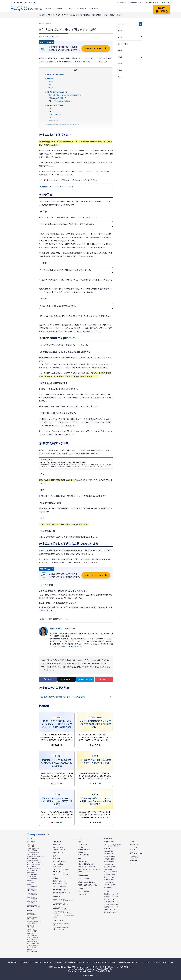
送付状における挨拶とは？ (55, 74)
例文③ (50, 88)
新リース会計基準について (60, 886)
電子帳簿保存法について (59, 881)
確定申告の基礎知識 (110, 856)
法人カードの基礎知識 (110, 872)
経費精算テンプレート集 (111, 896)
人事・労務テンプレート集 (111, 902)
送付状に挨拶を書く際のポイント (58, 92)
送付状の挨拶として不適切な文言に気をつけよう (63, 125)
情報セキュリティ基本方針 (43, 962)
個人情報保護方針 (26, 962)
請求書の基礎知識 (84, 15)
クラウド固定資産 (32, 889)
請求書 (41, 58)
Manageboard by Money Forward (62, 912)
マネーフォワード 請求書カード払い (63, 900)
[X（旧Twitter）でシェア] (66, 679)
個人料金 (59, 8)
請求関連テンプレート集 (111, 894)
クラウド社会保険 (32, 934)
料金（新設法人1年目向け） (86, 864)
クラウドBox (34, 902)
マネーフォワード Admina (60, 872)
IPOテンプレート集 (109, 909)
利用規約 (59, 962)
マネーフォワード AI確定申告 (35, 861)
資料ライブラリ (134, 844)
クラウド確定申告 (36, 857)
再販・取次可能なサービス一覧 (61, 892)
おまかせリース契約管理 (59, 850)
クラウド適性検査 (32, 950)
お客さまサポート (150, 2)
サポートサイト (82, 844)
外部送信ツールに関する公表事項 (104, 962)
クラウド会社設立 (58, 864)
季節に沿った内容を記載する (57, 98)
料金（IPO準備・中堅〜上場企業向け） (89, 869)
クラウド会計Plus (33, 849)
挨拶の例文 (50, 79)
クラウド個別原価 (32, 893)
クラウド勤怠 (34, 918)
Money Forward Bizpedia (112, 845)
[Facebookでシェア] (48, 679)
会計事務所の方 (133, 2)
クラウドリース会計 (33, 853)
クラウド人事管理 (32, 914)
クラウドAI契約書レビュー (60, 861)
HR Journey (133, 863)
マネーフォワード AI (61, 928)
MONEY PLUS (135, 857)
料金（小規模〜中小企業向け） (87, 866)
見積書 (120, 57)
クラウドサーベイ (33, 946)
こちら (73, 598)
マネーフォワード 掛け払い (34, 906)
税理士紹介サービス (84, 850)
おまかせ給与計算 (58, 852)
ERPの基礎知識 (108, 851)
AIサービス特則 (168, 962)
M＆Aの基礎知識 (108, 882)
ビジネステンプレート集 (65, 646)
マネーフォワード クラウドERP (61, 874)
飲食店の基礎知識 (109, 877)
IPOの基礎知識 (108, 869)
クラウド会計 (30, 845)
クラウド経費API (83, 894)
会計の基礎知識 (108, 854)
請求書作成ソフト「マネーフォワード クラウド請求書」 (57, 15)
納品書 (120, 70)
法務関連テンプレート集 (111, 904)
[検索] (140, 24)
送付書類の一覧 (53, 120)
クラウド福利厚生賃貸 (33, 942)
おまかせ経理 (56, 844)
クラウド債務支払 (32, 885)
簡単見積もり (81, 8)
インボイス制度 (123, 44)
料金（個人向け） (83, 861)
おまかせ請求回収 (58, 847)
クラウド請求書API (83, 891)
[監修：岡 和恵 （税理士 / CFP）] (43, 637)
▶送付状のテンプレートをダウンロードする (56, 186)
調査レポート (134, 850)
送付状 (67, 58)
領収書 (120, 50)
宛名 (49, 111)
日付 (49, 108)
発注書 (120, 64)
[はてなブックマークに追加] (85, 679)
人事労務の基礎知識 (110, 859)
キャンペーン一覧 (135, 847)
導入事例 (80, 847)
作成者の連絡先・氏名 (55, 114)
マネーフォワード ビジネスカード (62, 869)
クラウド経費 (31, 881)
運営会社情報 (12, 962)
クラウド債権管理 (33, 877)
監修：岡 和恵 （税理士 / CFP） (49, 36)
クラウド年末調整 (32, 930)
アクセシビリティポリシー (151, 962)
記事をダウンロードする (94, 48)
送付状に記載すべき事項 (55, 105)
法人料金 (49, 8)
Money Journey (134, 860)
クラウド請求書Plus (32, 873)
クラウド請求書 (36, 865)
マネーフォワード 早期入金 (60, 904)
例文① (50, 82)
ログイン (164, 2)
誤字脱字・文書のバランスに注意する (60, 101)
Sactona (64, 916)
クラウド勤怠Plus (35, 922)
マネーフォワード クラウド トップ (22, 2)
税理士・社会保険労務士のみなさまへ (89, 885)
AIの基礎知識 (108, 887)
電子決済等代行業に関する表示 (129, 962)
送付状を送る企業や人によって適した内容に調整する (64, 95)
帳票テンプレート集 (110, 899)
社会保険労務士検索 (84, 855)
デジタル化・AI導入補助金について (62, 883)
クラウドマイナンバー (33, 938)
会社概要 (120, 2)
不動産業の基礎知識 (110, 885)
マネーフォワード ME (136, 853)
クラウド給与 (30, 926)
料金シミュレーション (84, 872)
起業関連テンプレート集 (111, 907)
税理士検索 (81, 852)
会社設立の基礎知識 (110, 867)
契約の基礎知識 (108, 864)
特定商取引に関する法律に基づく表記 (77, 962)
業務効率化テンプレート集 (111, 912)
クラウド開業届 (57, 866)
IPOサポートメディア (84, 878)
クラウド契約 (56, 859)
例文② (50, 85)
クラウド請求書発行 (36, 869)
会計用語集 (107, 848)
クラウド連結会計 (32, 898)
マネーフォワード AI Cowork (61, 924)
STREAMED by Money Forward (61, 908)
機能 (70, 8)
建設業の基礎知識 (109, 880)
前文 (49, 117)
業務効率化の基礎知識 (110, 874)
